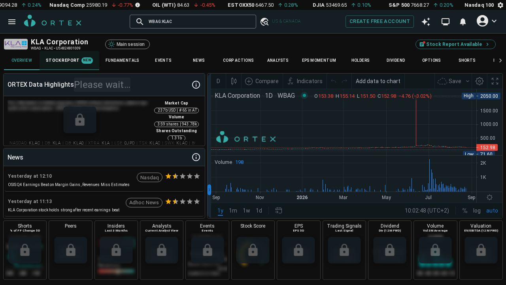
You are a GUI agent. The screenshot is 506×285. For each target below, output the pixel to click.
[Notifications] (462, 21)
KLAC (34, 143)
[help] (196, 84)
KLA (57, 143)
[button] (264, 21)
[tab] (22, 60)
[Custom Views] (445, 22)
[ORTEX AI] (426, 22)
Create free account (379, 21)
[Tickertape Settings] (500, 5)
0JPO (130, 143)
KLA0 (78, 143)
